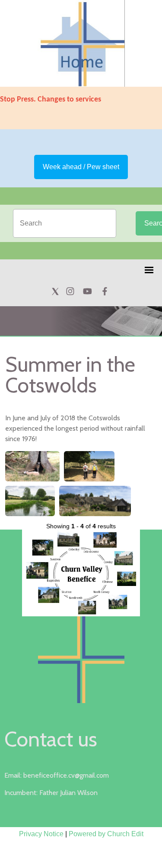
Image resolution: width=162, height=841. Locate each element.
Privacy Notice (41, 834)
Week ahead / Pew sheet (81, 166)
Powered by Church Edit (106, 834)
